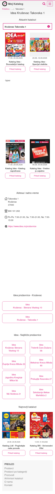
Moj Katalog (15, 4)
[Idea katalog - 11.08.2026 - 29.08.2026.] (15, 151)
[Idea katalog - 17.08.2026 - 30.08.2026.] (15, 45)
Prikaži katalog (15, 69)
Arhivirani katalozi (13, 478)
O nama (8, 481)
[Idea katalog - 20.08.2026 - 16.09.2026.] (40, 45)
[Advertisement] (27, 109)
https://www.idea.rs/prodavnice (22, 226)
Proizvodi (9, 475)
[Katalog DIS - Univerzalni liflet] (41, 425)
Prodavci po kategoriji (15, 471)
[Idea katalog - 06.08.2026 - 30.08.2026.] (40, 151)
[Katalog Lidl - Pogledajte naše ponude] (13, 425)
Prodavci (9, 468)
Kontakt (8, 485)
